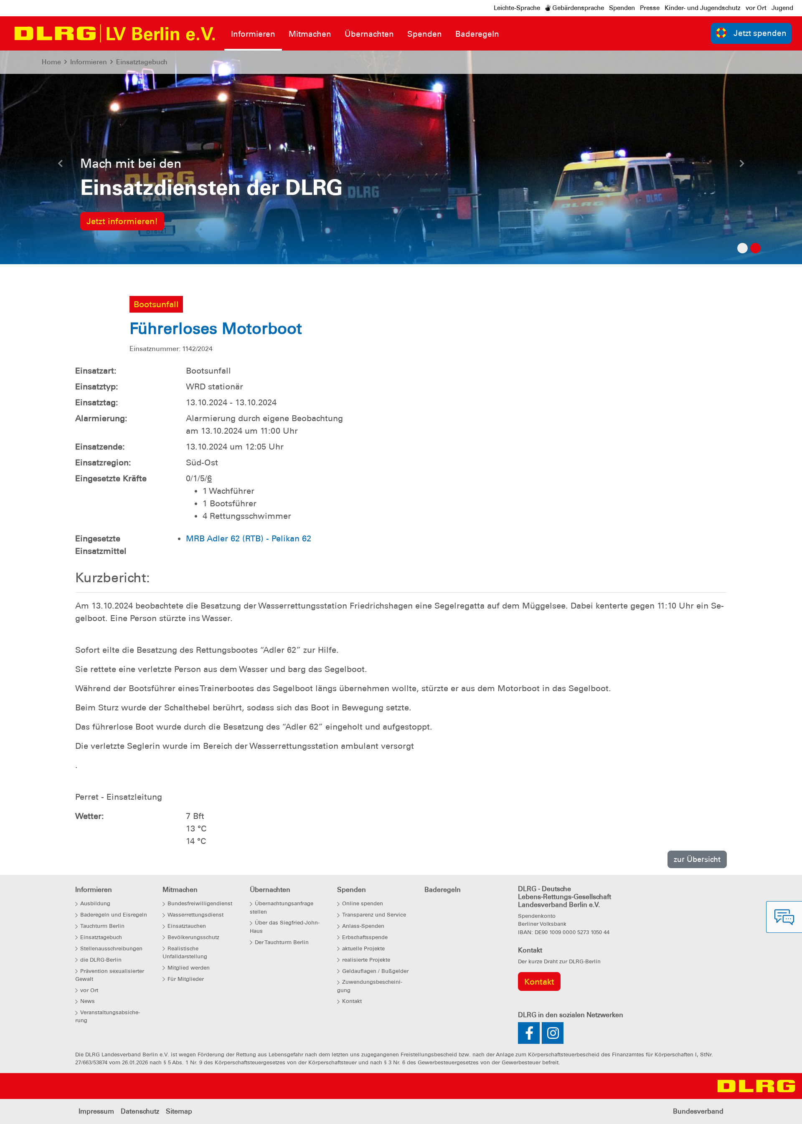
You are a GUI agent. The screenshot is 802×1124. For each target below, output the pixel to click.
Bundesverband (698, 1111)
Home (51, 62)
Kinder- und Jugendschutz (703, 8)
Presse (650, 8)
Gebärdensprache (577, 8)
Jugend (782, 8)
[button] (60, 165)
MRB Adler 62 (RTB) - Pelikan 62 (248, 538)
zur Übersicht (697, 859)
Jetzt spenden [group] (760, 33)
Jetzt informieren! (122, 221)
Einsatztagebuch (142, 62)
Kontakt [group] (539, 982)
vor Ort (756, 8)
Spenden (622, 8)
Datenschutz (140, 1111)
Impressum (96, 1111)
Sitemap (179, 1111)
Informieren (88, 62)
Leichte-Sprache (517, 8)
